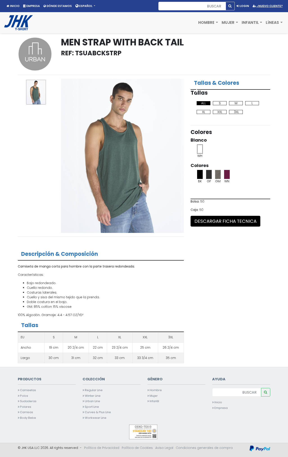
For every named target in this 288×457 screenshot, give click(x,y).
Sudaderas (27, 401)
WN (226, 181)
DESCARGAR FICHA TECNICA (225, 221)
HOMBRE (206, 22)
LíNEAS (273, 22)
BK (200, 181)
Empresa (221, 408)
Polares (25, 407)
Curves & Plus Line (97, 412)
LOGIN (244, 6)
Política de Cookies (137, 448)
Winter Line (92, 396)
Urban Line (92, 401)
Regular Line (93, 390)
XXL (219, 112)
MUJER (228, 22)
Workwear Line (95, 418)
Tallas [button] (29, 325)
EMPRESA (33, 6)
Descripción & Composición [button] (59, 254)
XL (203, 112)
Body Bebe (27, 418)
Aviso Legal (164, 448)
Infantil (154, 401)
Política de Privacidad (101, 448)
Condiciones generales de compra (204, 448)
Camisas (26, 412)
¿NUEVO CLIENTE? (269, 6)
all (203, 103)
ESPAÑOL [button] (86, 6)
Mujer (153, 396)
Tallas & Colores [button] (216, 83)
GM (217, 181)
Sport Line (91, 407)
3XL (236, 112)
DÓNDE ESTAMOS (59, 6)
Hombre (155, 390)
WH (199, 156)
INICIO (14, 6)
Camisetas (27, 390)
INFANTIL (251, 22)
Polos (23, 396)
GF (209, 181)
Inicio (218, 402)
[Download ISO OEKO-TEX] (143, 431)
